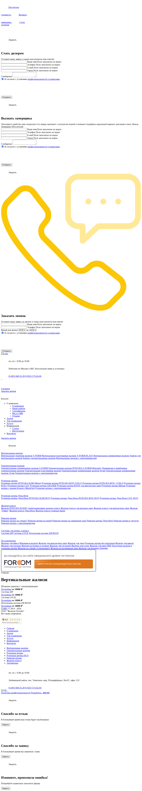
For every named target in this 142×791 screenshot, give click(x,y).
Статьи (15, 428)
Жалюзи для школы (124, 543)
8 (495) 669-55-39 (17, 376)
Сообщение (6, 76)
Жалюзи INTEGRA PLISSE (14, 508)
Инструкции (18, 431)
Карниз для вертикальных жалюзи (39, 458)
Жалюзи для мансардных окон (52, 543)
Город (30, 70)
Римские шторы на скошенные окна (69, 521)
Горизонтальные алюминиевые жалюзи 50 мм (83, 471)
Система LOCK (20, 533)
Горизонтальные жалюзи (13, 466)
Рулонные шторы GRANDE (43, 486)
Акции (10, 418)
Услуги (10, 423)
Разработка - (40, 693)
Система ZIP (7, 533)
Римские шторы (8, 518)
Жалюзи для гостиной (60, 546)
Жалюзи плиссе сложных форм (50, 511)
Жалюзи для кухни (80, 546)
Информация (13, 641)
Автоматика (12, 663)
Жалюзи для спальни (11, 546)
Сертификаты (18, 411)
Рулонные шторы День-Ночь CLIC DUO (119, 498)
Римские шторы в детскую (126, 521)
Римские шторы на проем (40, 521)
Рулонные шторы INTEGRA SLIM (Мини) (21, 483)
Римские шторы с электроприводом (18, 523)
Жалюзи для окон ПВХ (101, 546)
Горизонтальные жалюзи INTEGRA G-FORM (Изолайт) (74, 468)
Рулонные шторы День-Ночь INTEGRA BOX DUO (75, 498)
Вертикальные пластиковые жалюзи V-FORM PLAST (67, 456)
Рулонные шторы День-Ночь (14, 496)
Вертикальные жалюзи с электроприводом (76, 458)
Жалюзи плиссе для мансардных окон (111, 508)
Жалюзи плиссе (8, 506)
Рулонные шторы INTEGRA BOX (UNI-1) (62, 483)
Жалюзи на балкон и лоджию (35, 546)
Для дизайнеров (14, 421)
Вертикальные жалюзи (12, 453)
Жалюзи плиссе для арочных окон (77, 508)
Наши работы (18, 408)
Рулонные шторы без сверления (100, 543)
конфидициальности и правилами (44, 79)
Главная (10, 628)
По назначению (8, 541)
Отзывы (16, 416)
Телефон (31, 65)
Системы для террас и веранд (15, 531)
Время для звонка (9, 330)
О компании (18, 406)
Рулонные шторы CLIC (18, 486)
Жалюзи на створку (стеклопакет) (34, 548)
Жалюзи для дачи (76, 543)
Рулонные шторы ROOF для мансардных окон (79, 486)
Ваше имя (32, 62)
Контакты (11, 433)
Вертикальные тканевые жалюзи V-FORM (21, 456)
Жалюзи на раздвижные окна (64, 548)
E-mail (30, 67)
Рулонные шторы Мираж (113, 486)
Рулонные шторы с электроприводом (53, 488)
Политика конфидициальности (16, 693)
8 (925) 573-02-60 (33, 376)
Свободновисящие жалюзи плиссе (44, 508)
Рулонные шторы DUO (18, 655)
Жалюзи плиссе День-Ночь (22, 511)
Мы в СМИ (17, 413)
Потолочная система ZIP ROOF (44, 533)
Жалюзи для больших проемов (93, 548)
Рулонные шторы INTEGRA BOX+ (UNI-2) (103, 483)
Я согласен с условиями (32, 79)
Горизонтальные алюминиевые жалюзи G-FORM (24, 468)
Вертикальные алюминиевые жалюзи (111, 456)
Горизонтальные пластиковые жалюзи (43, 471)
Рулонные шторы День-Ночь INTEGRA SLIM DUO (25, 498)
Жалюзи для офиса (10, 543)
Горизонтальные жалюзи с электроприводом (36, 473)
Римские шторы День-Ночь (100, 521)
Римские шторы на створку (14, 521)
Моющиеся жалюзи (28, 543)
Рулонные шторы (9, 481)
